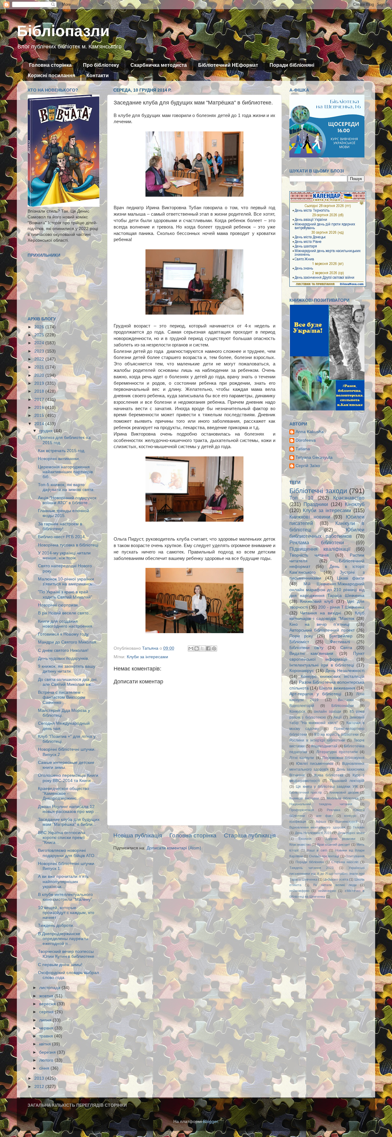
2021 (39, 367)
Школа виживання (337, 688)
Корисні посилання (51, 75)
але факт (324, 816)
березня (48, 1052)
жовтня (47, 996)
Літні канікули (301, 758)
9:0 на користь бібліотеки (336, 734)
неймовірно (327, 891)
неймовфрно (299, 891)
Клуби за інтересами (147, 657)
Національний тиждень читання (320, 804)
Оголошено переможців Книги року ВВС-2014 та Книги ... (68, 778)
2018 (39, 391)
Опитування (354, 856)
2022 (39, 359)
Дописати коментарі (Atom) (174, 848)
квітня (45, 1044)
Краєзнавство (348, 498)
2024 (39, 343)
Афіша (321, 821)
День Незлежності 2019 (313, 833)
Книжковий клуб (316, 601)
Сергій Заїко (308, 465)
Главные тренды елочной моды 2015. (63, 513)
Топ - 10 (301, 498)
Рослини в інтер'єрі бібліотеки (317, 740)
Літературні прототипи (337, 752)
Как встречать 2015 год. (61, 450)
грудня (46, 431)
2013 (39, 1078)
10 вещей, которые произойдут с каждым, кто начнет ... (66, 912)
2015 (39, 415)
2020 (39, 375)
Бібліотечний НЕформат (228, 65)
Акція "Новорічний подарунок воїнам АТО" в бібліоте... (67, 500)
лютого (47, 1060)
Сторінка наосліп (344, 862)
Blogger (210, 1121)
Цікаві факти (350, 578)
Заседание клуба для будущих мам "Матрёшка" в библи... (69, 822)
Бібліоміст (299, 642)
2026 (39, 327)
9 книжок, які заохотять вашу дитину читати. (66, 669)
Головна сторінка (50, 65)
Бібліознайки (342, 706)
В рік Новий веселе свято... (65, 613)
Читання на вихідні (320, 613)
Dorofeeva (306, 440)
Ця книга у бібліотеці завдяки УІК (327, 786)
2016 (39, 407)
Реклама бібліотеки (316, 542)
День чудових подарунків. (63, 658)
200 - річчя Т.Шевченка (341, 607)
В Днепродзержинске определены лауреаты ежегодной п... (63, 938)
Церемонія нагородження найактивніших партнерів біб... (65, 472)
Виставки (346, 700)
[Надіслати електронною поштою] (191, 648)
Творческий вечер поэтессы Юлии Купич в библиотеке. (67, 954)
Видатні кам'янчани (311, 653)
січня (45, 1068)
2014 (39, 423)
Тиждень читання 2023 (311, 868)
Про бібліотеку (101, 65)
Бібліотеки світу (306, 647)
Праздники (315, 504)
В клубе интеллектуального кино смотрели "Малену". (65, 897)
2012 (39, 1086)
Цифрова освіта (335, 879)
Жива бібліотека (328, 775)
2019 (39, 383)
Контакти (97, 75)
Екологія (305, 838)
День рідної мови (351, 833)
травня (46, 1036)
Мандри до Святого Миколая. (67, 642)
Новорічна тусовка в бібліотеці (68, 545)
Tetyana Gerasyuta (314, 457)
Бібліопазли (63, 31)
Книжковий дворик (344, 792)
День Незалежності (345, 670)
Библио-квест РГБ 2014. (62, 537)
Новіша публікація (137, 835)
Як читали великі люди (334, 885)
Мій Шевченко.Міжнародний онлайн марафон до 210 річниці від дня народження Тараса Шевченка (326, 590)
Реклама (333, 810)
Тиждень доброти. (56, 925)
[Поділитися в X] (202, 648)
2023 (39, 351)
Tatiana (303, 449)
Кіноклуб (354, 504)
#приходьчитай (324, 746)
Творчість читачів (309, 555)
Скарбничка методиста (158, 65)
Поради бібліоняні (292, 65)
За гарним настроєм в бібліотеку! (60, 526)
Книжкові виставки (304, 798)
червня (47, 1028)
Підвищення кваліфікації (319, 549)
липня (46, 1020)
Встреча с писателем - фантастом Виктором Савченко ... (61, 697)
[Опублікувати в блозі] (197, 648)
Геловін (358, 827)
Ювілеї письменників (314, 763)
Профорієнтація (301, 810)
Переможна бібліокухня (343, 758)
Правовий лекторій (347, 781)
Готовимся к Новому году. (63, 634)
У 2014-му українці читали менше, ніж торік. (64, 555)
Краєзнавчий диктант (333, 844)
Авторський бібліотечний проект (322, 630)
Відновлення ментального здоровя (317, 827)
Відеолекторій (301, 706)
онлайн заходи (327, 711)
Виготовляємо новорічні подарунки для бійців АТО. (67, 853)
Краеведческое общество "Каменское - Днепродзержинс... (63, 793)
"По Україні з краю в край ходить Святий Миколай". (65, 594)
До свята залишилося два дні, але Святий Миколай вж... (68, 682)
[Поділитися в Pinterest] (214, 648)
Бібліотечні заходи (318, 491)
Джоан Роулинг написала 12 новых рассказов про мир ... (68, 809)
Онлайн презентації (324, 856)
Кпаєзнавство (300, 844)
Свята (346, 647)
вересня (48, 1004)
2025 (39, 335)
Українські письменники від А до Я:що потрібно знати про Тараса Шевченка (326, 873)
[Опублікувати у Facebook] (208, 648)
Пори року (301, 636)
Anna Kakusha (310, 431)
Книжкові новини (309, 516)
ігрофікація (297, 821)
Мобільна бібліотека (342, 798)
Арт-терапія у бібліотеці (315, 694)
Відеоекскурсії (346, 821)
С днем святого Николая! (63, 650)
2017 (39, 399)
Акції (337, 717)
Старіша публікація (250, 835)
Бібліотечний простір (305, 792)
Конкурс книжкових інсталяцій (332, 676)
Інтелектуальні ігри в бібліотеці (321, 665)
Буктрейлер (340, 636)
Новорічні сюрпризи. (58, 605)
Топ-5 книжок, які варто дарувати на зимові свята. (66, 487)
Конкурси (297, 711)
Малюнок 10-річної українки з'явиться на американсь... (67, 581)
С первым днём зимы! (60, 964)
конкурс (350, 816)
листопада (50, 987)
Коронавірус (301, 670)
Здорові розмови (340, 838)
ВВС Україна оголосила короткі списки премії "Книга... (61, 837)
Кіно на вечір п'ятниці (319, 624)
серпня (47, 1012)
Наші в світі (317, 850)
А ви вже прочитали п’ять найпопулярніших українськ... (63, 881)
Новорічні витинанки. (59, 458)
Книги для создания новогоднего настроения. (65, 624)
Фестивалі (340, 642)
